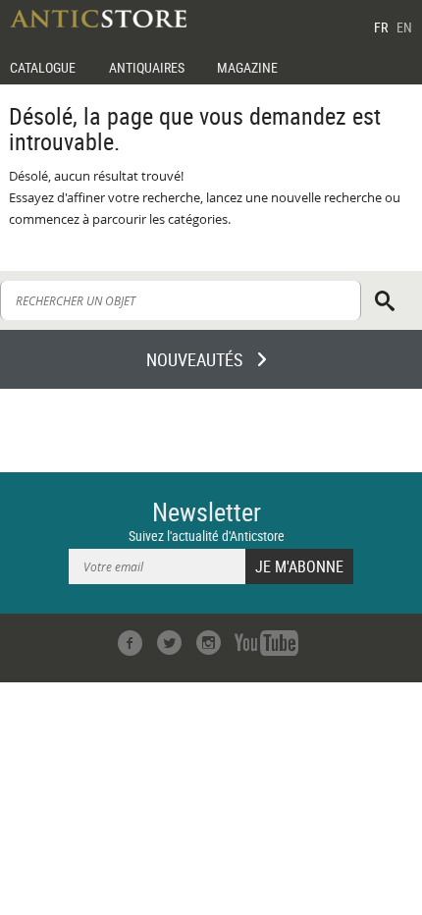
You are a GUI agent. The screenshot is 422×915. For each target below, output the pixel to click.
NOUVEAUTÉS (194, 359)
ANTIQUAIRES (147, 67)
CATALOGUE (43, 67)
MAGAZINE (247, 67)
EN (404, 27)
